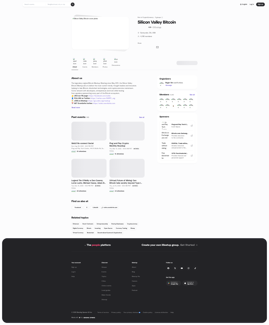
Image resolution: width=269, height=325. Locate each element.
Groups (104, 267)
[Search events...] (73, 4)
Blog (133, 272)
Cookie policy (147, 312)
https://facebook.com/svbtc (100, 96)
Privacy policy (116, 312)
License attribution (161, 312)
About (134, 267)
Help (73, 276)
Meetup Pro (136, 276)
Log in (73, 272)
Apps (134, 286)
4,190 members (146, 36)
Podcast (135, 290)
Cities (104, 281)
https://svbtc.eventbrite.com (104, 103)
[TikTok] (195, 268)
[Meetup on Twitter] (175, 268)
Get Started (187, 245)
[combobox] (58, 4)
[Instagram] (188, 268)
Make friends (106, 295)
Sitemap (104, 299)
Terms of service (103, 312)
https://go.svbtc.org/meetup (99, 101)
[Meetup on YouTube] (181, 268)
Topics (104, 276)
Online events (106, 286)
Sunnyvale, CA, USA (148, 33)
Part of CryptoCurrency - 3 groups (149, 17)
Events (104, 272)
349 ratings (157, 27)
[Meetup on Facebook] (168, 268)
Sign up (74, 267)
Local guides (106, 290)
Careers (134, 281)
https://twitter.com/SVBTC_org (103, 98)
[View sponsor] (192, 126)
